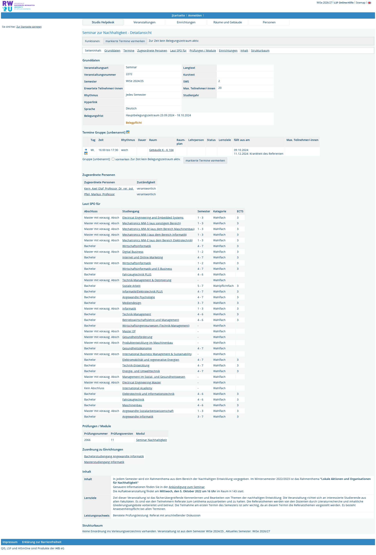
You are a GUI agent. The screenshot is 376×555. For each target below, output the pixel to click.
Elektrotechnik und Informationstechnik (148, 394)
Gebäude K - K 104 (161, 150)
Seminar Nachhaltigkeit (151, 440)
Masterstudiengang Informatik (104, 462)
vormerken (122, 159)
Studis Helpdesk (103, 22)
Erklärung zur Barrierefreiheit (41, 542)
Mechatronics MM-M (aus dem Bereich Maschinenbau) (158, 229)
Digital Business (132, 251)
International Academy (137, 388)
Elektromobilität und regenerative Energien (150, 360)
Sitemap (360, 2)
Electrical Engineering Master (141, 382)
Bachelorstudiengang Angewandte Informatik (114, 456)
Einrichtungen (186, 22)
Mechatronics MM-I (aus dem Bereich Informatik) (154, 234)
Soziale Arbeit (131, 286)
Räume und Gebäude (227, 22)
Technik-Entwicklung (135, 365)
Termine (128, 50)
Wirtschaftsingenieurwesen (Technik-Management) (155, 325)
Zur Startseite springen (29, 26)
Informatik (129, 308)
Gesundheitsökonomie (137, 348)
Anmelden (195, 15)
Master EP (129, 331)
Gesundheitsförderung (137, 337)
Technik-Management (136, 314)
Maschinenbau (132, 405)
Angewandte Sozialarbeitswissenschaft (148, 411)
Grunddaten (112, 50)
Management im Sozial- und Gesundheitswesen (153, 377)
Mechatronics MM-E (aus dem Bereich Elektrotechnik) (157, 240)
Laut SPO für (178, 50)
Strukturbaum (260, 50)
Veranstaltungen (144, 22)
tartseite (178, 15)
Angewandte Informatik (137, 416)
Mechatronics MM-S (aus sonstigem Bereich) (151, 223)
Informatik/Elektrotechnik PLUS (142, 291)
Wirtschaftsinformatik (136, 246)
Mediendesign (131, 303)
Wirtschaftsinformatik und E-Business (147, 269)
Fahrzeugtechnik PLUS (136, 274)
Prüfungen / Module (203, 50)
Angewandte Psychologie (138, 297)
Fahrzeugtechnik (133, 399)
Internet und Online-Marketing (142, 257)
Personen (269, 22)
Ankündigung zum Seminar (187, 487)
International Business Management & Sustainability (157, 354)
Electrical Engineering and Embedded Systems (152, 217)
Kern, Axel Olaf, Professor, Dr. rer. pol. (109, 188)
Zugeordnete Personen (152, 50)
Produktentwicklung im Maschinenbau (147, 342)
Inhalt (244, 50)
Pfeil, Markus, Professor (99, 194)
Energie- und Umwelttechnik (141, 371)
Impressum (10, 542)
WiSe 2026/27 (325, 2)
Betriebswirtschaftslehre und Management (150, 320)
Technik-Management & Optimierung (146, 280)
